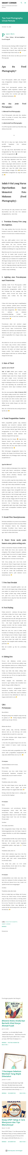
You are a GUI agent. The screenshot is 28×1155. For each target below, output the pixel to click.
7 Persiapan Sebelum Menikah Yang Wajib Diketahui (11, 1074)
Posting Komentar (13, 1042)
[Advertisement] (14, 983)
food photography (11, 922)
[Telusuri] (21, 3)
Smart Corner (9, 2)
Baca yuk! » (5, 1044)
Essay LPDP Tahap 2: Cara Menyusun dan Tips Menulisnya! (13, 1122)
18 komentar (12, 1093)
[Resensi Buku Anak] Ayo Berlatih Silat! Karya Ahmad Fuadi (13, 1023)
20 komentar (12, 1141)
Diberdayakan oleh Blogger (14, 1150)
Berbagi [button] (4, 926)
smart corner (6, 924)
